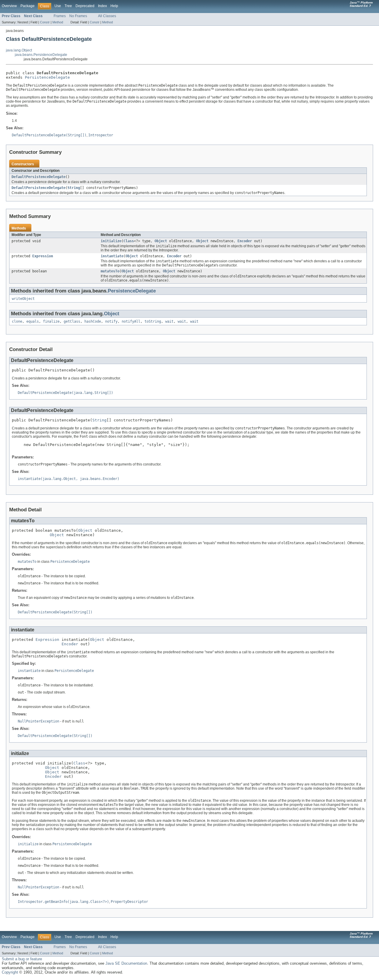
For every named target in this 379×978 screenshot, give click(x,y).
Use (57, 6)
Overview (9, 6)
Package (27, 6)
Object (161, 241)
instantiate (112, 256)
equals (32, 321)
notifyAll (131, 321)
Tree (68, 6)
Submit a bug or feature (22, 959)
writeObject (23, 299)
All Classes (107, 16)
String (74, 188)
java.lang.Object (19, 50)
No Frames (78, 16)
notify (111, 321)
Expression (42, 256)
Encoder (244, 241)
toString (152, 321)
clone (17, 321)
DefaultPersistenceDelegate (38, 177)
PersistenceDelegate (47, 77)
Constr (45, 22)
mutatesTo (110, 271)
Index (102, 6)
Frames (60, 16)
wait (169, 321)
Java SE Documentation (126, 963)
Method (57, 22)
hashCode (92, 321)
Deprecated (85, 6)
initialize (111, 241)
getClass (72, 321)
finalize (51, 321)
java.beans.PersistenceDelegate (41, 55)
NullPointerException (38, 721)
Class (128, 241)
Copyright (10, 972)
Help (114, 6)
